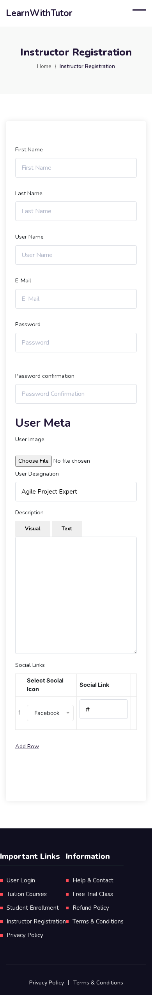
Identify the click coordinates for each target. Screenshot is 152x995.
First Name (29, 149)
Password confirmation (44, 376)
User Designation (37, 474)
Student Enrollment (33, 908)
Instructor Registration (36, 921)
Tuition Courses (27, 894)
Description (29, 512)
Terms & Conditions (98, 921)
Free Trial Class (92, 894)
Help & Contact (92, 880)
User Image (29, 439)
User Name (29, 237)
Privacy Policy (25, 935)
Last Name (28, 193)
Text (67, 528)
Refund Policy (90, 908)
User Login (21, 880)
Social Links (30, 665)
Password (28, 324)
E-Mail (23, 280)
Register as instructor (76, 771)
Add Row (27, 746)
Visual (33, 528)
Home (44, 66)
